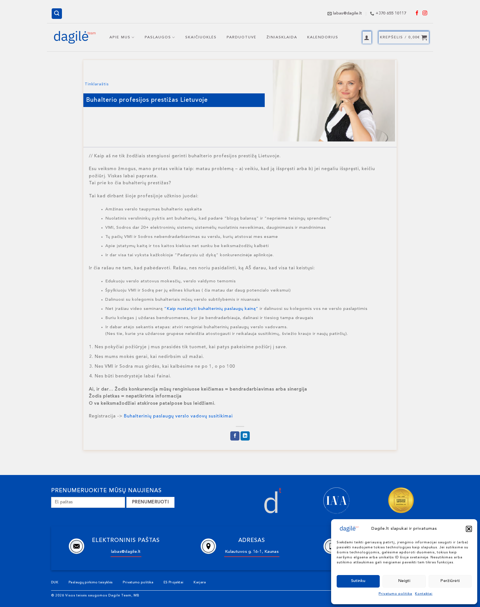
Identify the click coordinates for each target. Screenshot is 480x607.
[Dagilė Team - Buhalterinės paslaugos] (74, 37)
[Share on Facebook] (234, 436)
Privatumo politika (395, 594)
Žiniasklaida (281, 37)
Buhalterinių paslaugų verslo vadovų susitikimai (178, 416)
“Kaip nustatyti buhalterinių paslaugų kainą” (211, 309)
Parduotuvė (241, 37)
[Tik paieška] (57, 13)
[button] (469, 529)
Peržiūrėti (450, 581)
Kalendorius (322, 37)
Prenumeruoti (150, 502)
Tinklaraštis (97, 84)
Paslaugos (158, 37)
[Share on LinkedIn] (245, 436)
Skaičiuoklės (201, 37)
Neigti (404, 581)
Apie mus (120, 37)
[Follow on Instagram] (425, 13)
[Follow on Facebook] (417, 13)
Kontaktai (423, 594)
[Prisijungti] (366, 37)
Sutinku (358, 581)
